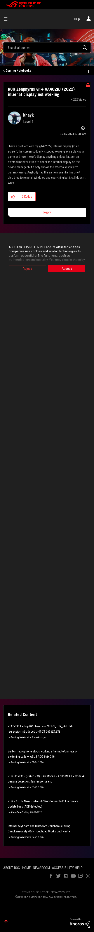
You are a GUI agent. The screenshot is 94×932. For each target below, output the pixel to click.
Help (77, 19)
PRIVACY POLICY (60, 892)
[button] (13, 196)
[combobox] (47, 47)
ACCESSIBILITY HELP (67, 868)
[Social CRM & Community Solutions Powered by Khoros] (80, 922)
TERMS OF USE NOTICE (35, 892)
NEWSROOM (41, 868)
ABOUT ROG (11, 868)
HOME (26, 868)
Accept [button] (67, 268)
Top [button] (6, 921)
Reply (47, 212)
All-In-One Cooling (20, 812)
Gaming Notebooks (18, 70)
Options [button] (88, 70)
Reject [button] (27, 268)
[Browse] (7, 19)
